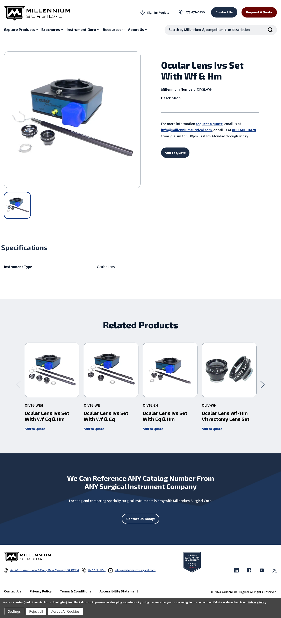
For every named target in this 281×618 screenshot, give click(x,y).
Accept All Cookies (65, 611)
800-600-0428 (244, 130)
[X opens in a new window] (274, 570)
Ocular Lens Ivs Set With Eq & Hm (165, 416)
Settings (14, 611)
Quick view (52, 370)
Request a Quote (259, 12)
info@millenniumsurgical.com (186, 130)
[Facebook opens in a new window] (249, 570)
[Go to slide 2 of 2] (18, 384)
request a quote (209, 124)
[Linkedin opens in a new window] (236, 570)
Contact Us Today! (140, 519)
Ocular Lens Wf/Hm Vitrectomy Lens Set (226, 416)
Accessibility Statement (119, 591)
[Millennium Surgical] (37, 13)
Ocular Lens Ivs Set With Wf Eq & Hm (47, 416)
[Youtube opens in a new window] (262, 570)
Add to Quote (35, 429)
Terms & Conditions (75, 591)
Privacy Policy (257, 602)
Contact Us (224, 12)
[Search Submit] (270, 29)
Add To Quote (175, 152)
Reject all (36, 611)
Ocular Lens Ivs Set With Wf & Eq (106, 416)
